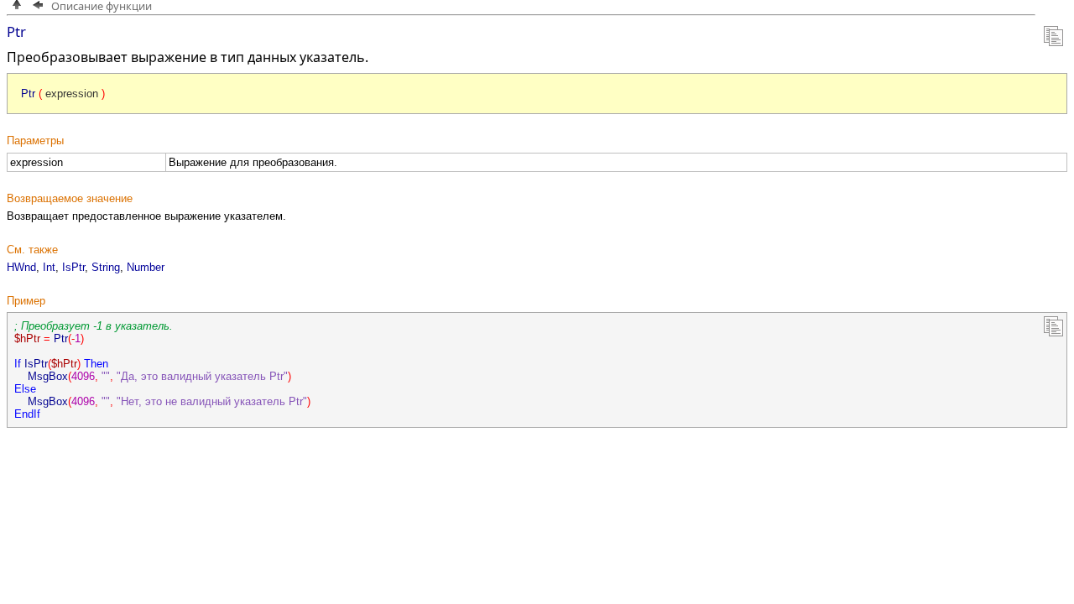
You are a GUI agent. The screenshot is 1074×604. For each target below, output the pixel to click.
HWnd (21, 267)
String (105, 267)
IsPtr (73, 267)
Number (145, 267)
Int (49, 267)
